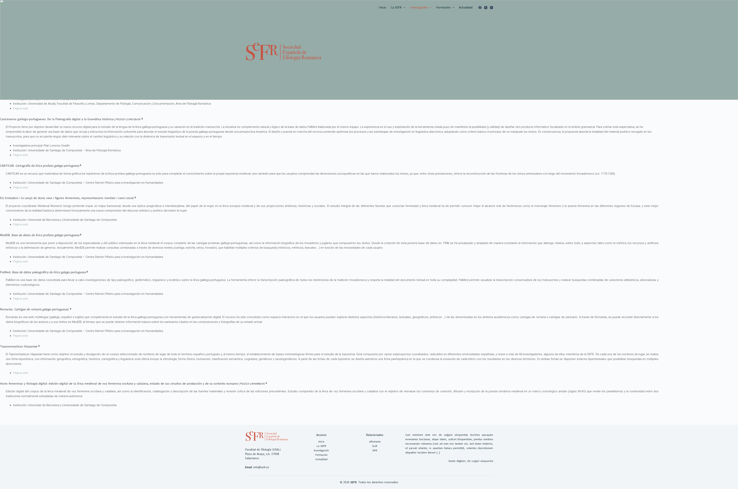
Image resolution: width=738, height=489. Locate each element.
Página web (20, 108)
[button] (404, 7)
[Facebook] (480, 7)
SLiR (374, 446)
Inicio (382, 7)
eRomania (375, 441)
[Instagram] (491, 7)
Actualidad (465, 7)
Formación (443, 7)
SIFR (374, 450)
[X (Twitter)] (485, 7)
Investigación (419, 7)
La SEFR (396, 7)
